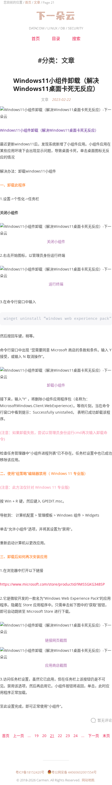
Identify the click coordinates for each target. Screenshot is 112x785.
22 (60, 735)
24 (75, 735)
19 (36, 735)
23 (68, 735)
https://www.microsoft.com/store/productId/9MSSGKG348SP (52, 584)
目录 (56, 38)
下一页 (93, 735)
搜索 (76, 38)
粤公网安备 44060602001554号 (74, 772)
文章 (37, 2)
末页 (106, 735)
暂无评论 (104, 720)
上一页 (18, 735)
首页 (28, 2)
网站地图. (88, 780)
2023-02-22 (61, 99)
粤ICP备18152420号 (30, 772)
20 (44, 735)
